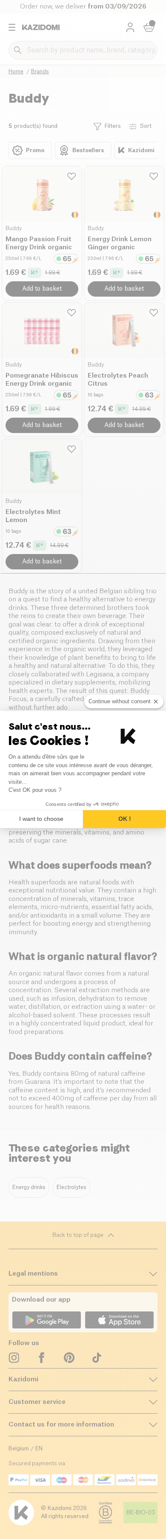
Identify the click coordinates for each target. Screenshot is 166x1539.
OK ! (124, 818)
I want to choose (41, 818)
